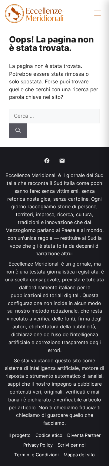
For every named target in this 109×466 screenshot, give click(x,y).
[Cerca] (18, 130)
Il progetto (19, 435)
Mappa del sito (79, 455)
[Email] (62, 160)
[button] (97, 13)
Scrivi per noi (72, 445)
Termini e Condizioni (36, 455)
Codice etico (48, 435)
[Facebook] (47, 160)
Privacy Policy (38, 445)
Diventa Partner (84, 435)
